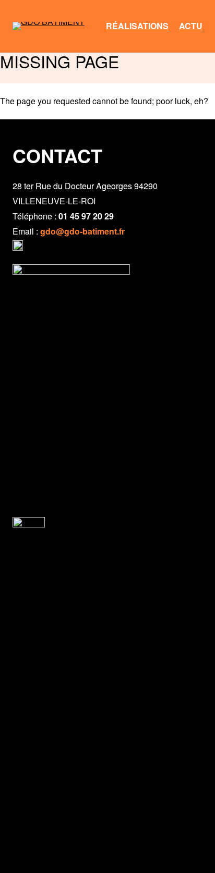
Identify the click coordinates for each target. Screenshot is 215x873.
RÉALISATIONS (137, 26)
